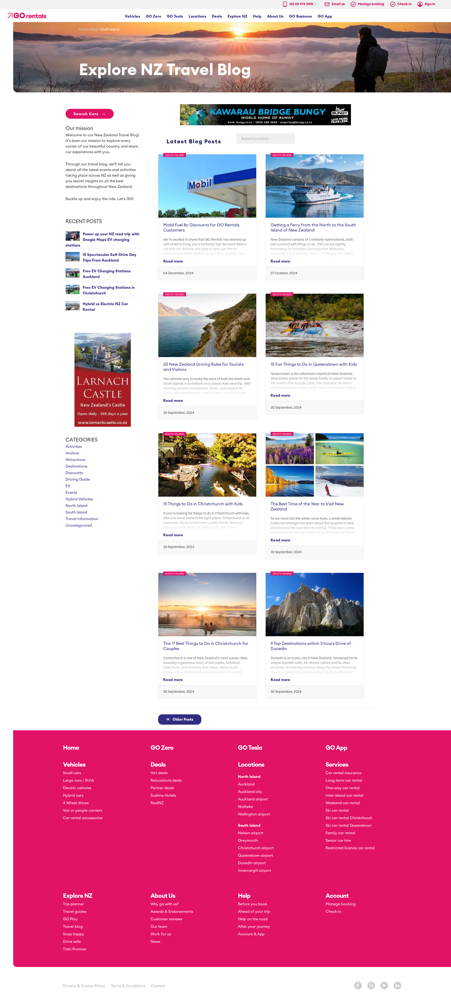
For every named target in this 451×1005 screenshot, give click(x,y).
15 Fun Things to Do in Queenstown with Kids (314, 364)
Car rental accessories (82, 818)
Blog (94, 29)
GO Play (70, 919)
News (155, 942)
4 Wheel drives (76, 803)
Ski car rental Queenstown (349, 825)
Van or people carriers (82, 810)
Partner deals (162, 788)
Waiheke (245, 807)
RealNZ (157, 803)
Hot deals (159, 773)
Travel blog (73, 927)
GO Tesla (250, 748)
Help (244, 896)
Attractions (75, 460)
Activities (74, 447)
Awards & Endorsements (172, 912)
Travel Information (82, 519)
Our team (159, 927)
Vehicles (74, 765)
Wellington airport (254, 814)
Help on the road (253, 919)
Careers (158, 986)
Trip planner (73, 904)
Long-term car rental (344, 780)
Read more (173, 261)
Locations (251, 765)
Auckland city (250, 792)
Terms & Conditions (128, 986)
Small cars (72, 773)
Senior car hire (338, 840)
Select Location (254, 139)
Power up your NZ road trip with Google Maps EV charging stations (103, 239)
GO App (336, 748)
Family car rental (340, 833)
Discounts (74, 473)
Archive (72, 453)
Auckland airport (253, 799)
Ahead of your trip (254, 912)
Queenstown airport (255, 855)
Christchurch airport (256, 848)
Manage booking (341, 904)
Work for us (161, 934)
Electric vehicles (77, 788)
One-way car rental (343, 788)
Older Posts (181, 719)
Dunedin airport (252, 863)
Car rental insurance (344, 773)
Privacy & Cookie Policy (84, 986)
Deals (158, 765)
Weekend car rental (343, 803)
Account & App (251, 934)
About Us (163, 896)
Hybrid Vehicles (79, 499)
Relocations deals (166, 780)
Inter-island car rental (344, 795)
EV (68, 486)
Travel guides (74, 912)
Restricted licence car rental (350, 848)
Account (337, 896)
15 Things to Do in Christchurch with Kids (203, 504)
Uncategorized (79, 525)
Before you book (252, 904)
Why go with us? (165, 904)
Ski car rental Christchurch (349, 818)
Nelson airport (250, 833)
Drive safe (72, 942)
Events (71, 493)
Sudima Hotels (163, 795)
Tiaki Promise (74, 949)
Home (83, 29)
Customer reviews (166, 919)
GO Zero (162, 748)
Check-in (333, 912)
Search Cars (90, 114)
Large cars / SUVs (78, 780)
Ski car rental (337, 810)
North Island (76, 506)
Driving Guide (78, 479)
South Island (76, 512)
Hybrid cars (73, 795)
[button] (132, 16)
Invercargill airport (254, 870)
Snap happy (73, 934)
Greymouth (248, 840)
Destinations (76, 466)
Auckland (246, 784)
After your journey (254, 927)
